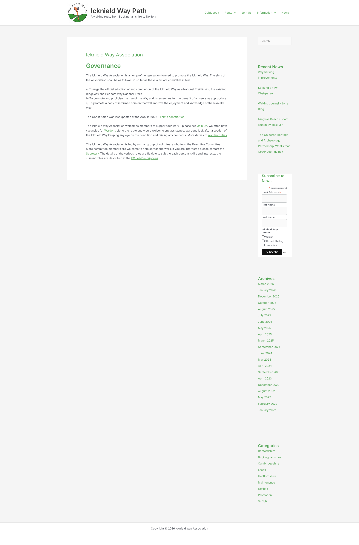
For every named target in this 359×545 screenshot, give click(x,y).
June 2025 (265, 321)
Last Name (268, 217)
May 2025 (264, 328)
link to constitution (172, 117)
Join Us (246, 12)
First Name (268, 204)
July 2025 (264, 315)
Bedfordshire (266, 451)
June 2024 (265, 353)
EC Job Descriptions (144, 158)
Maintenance (266, 482)
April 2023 (265, 378)
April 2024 (265, 366)
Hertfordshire (267, 476)
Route (228, 12)
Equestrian (270, 245)
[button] (234, 12)
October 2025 (267, 303)
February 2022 (267, 403)
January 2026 (267, 290)
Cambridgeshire (268, 463)
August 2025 (266, 309)
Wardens (110, 130)
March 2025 (266, 340)
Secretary (92, 153)
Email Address (271, 192)
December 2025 (268, 296)
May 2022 (264, 397)
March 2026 (266, 284)
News (285, 12)
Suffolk (262, 501)
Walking (268, 236)
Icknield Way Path (119, 11)
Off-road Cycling (273, 241)
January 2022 (267, 410)
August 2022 (266, 391)
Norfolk (263, 488)
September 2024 (269, 347)
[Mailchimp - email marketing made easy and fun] (285, 255)
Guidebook (212, 12)
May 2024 (264, 359)
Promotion (265, 495)
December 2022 (268, 385)
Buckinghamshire (269, 457)
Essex (262, 470)
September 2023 (269, 372)
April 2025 (265, 334)
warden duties (217, 135)
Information (264, 12)
